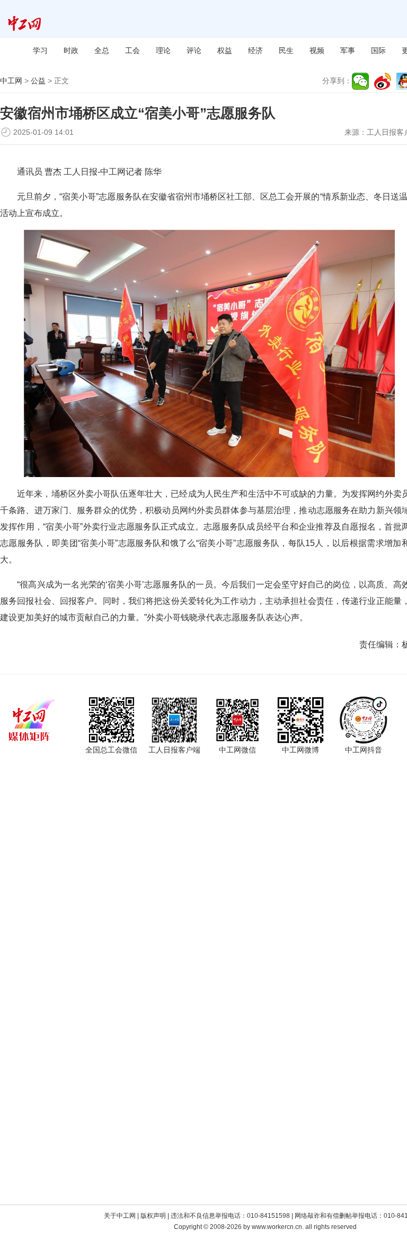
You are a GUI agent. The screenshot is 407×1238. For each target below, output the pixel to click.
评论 (194, 50)
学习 (40, 50)
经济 (255, 50)
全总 (101, 50)
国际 (378, 50)
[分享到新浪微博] (382, 81)
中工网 (11, 80)
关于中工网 (120, 1215)
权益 (224, 50)
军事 (347, 50)
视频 (316, 50)
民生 (286, 50)
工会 (132, 50)
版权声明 (153, 1215)
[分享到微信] (360, 81)
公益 (38, 80)
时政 (71, 50)
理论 (163, 50)
